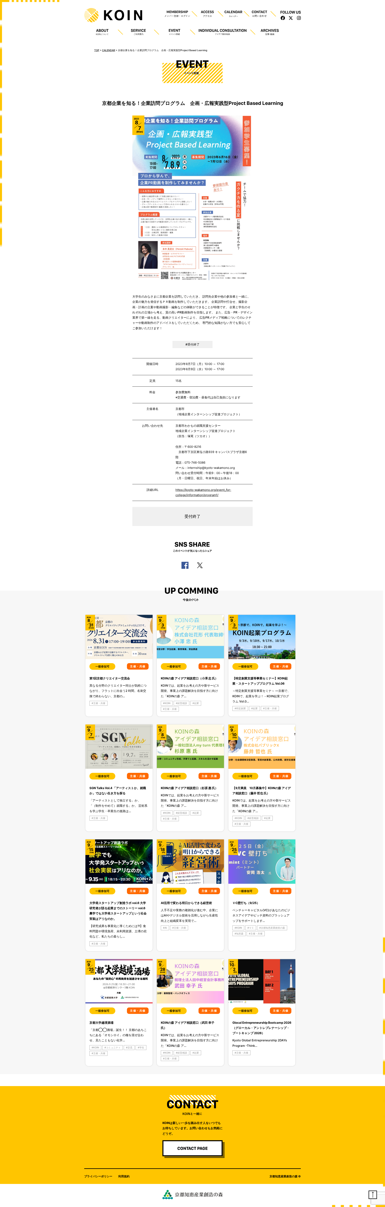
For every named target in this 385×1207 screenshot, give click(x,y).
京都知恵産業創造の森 (273, 927)
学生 (141, 1047)
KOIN (167, 703)
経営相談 (182, 703)
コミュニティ (113, 1047)
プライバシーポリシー (98, 1176)
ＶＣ (251, 927)
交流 (130, 1047)
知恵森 (239, 933)
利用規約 (124, 1176)
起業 (196, 703)
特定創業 (241, 708)
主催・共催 (99, 703)
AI (166, 927)
